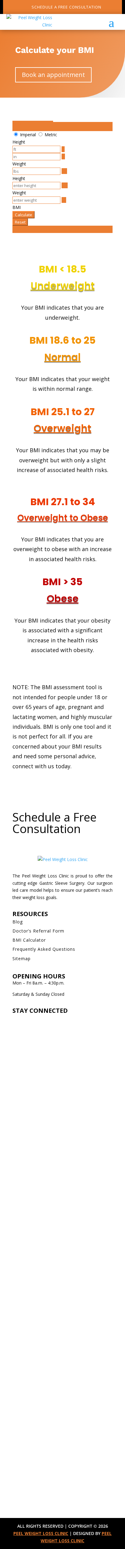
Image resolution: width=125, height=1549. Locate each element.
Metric (51, 134)
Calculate (23, 214)
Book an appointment (53, 75)
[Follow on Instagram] (17, 1021)
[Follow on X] (41, 1021)
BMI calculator (32, 125)
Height (18, 142)
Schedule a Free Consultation (66, 7)
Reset (20, 222)
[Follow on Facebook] (29, 1021)
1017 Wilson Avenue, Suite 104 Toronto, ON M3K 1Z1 (59, 1218)
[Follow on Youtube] (54, 1021)
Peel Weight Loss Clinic (40, 1533)
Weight (19, 164)
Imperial (28, 134)
